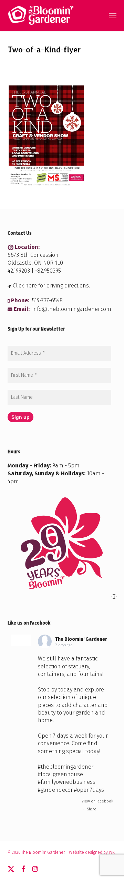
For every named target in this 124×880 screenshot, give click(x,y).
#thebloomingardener (65, 766)
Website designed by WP (91, 852)
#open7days (89, 790)
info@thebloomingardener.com (71, 309)
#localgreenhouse (60, 774)
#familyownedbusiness (66, 782)
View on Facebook (97, 801)
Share (91, 809)
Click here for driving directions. (51, 285)
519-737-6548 (47, 300)
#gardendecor (55, 790)
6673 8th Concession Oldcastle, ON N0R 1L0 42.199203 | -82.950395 (35, 263)
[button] (112, 15)
